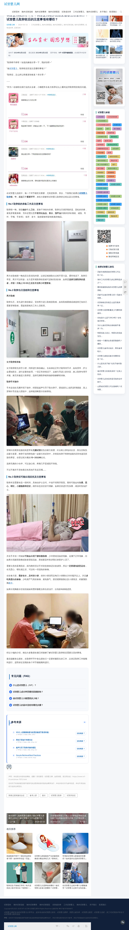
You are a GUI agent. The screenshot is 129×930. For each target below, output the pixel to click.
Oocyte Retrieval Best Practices (28, 755)
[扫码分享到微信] (67, 926)
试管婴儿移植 (115, 204)
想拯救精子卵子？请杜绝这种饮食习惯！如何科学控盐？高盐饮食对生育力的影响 (19, 857)
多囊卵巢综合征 (103, 148)
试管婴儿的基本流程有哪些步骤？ (28, 705)
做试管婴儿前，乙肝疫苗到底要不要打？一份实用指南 (102, 57)
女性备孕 (115, 148)
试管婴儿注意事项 (104, 200)
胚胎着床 (101, 172)
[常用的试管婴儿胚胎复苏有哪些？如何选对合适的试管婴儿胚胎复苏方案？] (75, 843)
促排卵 (100, 129)
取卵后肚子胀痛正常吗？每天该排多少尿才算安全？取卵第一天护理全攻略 (19, 886)
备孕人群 (33, 795)
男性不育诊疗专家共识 (24, 740)
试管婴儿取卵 (56, 795)
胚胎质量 (101, 176)
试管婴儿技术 (102, 196)
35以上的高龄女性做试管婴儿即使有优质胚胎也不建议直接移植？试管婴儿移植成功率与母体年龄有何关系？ (116, 40)
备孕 (99, 141)
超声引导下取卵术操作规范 (26, 747)
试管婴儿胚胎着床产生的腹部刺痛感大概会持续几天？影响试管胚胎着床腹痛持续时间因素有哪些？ (47, 857)
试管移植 (101, 212)
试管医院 (101, 180)
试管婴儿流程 (102, 204)
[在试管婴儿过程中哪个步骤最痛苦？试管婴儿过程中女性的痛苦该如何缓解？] (75, 872)
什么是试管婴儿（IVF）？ (24, 685)
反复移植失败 (102, 137)
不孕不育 (117, 125)
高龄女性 (101, 220)
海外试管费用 (40, 11)
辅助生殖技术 (102, 216)
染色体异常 (101, 156)
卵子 (107, 129)
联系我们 (113, 11)
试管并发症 (71, 795)
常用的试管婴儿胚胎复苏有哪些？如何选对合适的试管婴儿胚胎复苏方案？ (74, 857)
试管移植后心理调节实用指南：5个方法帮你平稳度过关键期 (116, 24)
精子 (114, 164)
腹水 (11, 583)
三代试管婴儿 (78, 11)
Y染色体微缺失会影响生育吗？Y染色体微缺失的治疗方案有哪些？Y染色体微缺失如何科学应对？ (102, 40)
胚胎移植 (111, 172)
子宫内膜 (101, 153)
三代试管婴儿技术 (104, 125)
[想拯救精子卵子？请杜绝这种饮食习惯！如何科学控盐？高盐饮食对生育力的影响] (20, 843)
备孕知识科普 (112, 145)
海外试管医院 (54, 11)
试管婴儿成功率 (103, 192)
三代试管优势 (112, 117)
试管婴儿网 (12, 4)
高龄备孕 (114, 216)
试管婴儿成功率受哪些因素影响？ (28, 691)
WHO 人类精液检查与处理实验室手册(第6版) (32, 732)
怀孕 (109, 153)
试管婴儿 (13, 68)
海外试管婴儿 (92, 11)
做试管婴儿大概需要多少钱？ (26, 698)
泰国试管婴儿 (114, 156)
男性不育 (114, 161)
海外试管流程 (27, 11)
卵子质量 (117, 129)
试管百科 (16, 11)
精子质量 (101, 168)
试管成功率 (66, 11)
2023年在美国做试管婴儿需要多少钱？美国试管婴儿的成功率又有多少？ (102, 24)
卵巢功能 (101, 133)
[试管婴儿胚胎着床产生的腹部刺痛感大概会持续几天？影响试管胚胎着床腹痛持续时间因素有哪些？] (47, 843)
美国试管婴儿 (112, 168)
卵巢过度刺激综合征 (16, 795)
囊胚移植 (114, 137)
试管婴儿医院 (115, 184)
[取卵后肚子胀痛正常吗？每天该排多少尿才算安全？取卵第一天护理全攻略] (20, 872)
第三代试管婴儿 (103, 164)
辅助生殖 (111, 212)
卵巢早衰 (111, 133)
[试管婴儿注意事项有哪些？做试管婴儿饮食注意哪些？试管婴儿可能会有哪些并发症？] (47, 872)
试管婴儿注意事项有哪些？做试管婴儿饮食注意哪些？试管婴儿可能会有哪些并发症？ (47, 886)
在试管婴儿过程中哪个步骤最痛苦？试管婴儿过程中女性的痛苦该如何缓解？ (74, 886)
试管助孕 (111, 176)
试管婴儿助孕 (102, 184)
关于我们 (103, 11)
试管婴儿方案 (115, 196)
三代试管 (101, 117)
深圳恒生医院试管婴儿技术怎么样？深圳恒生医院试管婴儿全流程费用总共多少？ (116, 57)
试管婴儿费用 (102, 208)
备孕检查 (101, 145)
